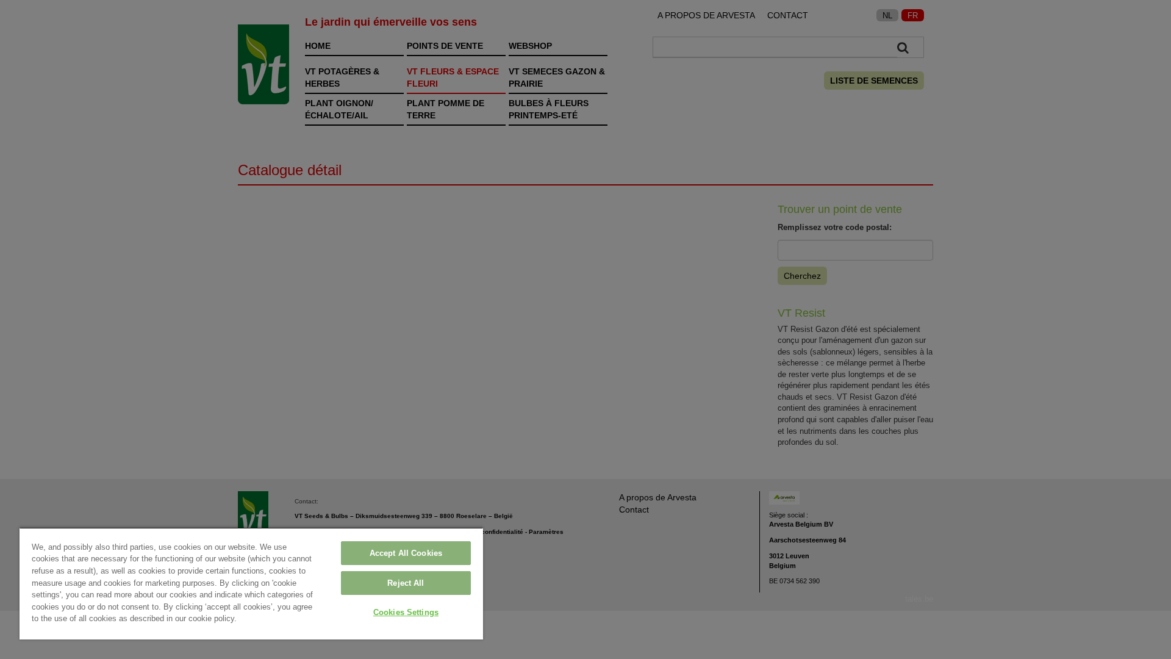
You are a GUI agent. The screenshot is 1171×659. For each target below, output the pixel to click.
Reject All (405, 583)
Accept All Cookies (406, 553)
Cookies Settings (406, 612)
